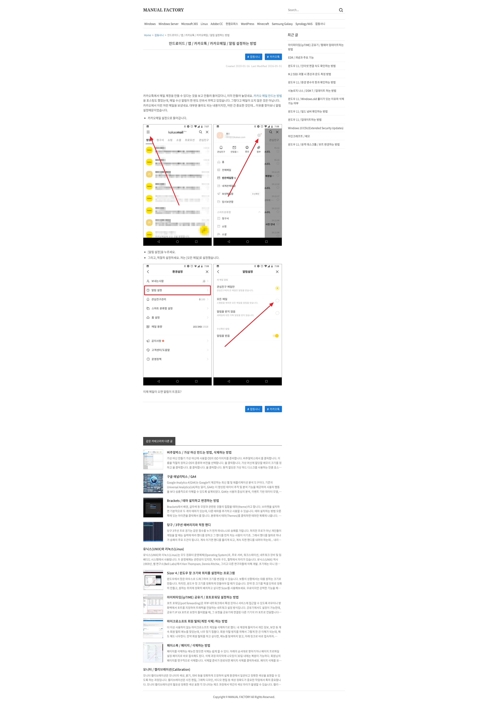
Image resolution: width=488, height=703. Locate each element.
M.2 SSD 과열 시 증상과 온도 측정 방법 (309, 74)
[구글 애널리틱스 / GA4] (153, 483)
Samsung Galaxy (282, 24)
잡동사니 (320, 24)
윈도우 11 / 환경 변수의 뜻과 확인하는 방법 (312, 82)
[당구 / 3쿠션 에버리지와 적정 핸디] (153, 531)
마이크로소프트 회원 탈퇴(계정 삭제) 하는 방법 (197, 621)
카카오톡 (275, 57)
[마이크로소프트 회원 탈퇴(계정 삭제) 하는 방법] (153, 628)
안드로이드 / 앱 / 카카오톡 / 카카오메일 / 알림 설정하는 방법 (212, 43)
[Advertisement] (108, 76)
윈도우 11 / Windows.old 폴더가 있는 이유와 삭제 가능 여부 (316, 101)
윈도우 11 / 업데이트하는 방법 (305, 119)
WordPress (247, 24)
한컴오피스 (232, 24)
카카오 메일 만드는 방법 (268, 96)
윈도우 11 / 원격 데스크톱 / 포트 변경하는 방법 (314, 144)
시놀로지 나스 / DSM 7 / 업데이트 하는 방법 (312, 90)
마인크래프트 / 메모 (299, 136)
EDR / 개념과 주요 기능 (301, 57)
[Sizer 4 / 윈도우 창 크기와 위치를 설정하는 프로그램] (153, 579)
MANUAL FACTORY (163, 10)
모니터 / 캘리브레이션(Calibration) (166, 669)
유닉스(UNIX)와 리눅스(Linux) (163, 549)
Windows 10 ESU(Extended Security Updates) (316, 128)
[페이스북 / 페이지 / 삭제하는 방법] (153, 652)
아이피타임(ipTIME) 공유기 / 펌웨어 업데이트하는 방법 (316, 47)
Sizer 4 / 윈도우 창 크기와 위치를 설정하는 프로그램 (201, 573)
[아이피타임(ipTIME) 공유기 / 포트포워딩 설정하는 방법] (153, 604)
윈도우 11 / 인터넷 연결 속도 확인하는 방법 (312, 66)
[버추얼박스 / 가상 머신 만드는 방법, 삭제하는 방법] (153, 459)
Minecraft (263, 24)
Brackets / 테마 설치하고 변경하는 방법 (193, 500)
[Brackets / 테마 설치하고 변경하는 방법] (153, 507)
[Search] (341, 10)
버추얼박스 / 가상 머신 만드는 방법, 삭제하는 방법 (199, 452)
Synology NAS (303, 24)
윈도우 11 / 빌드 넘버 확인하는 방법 (308, 111)
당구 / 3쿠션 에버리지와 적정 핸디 (189, 524)
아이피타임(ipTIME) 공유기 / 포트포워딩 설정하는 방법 (203, 597)
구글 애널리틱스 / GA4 (181, 476)
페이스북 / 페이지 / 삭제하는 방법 (188, 645)
